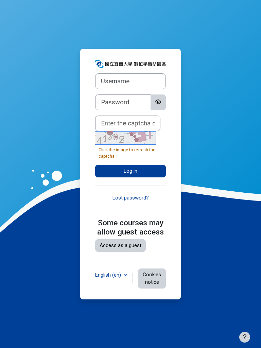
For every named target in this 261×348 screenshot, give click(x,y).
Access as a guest (120, 245)
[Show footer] (244, 337)
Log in (130, 171)
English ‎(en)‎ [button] (108, 275)
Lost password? (130, 198)
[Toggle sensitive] (158, 102)
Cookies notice (152, 278)
